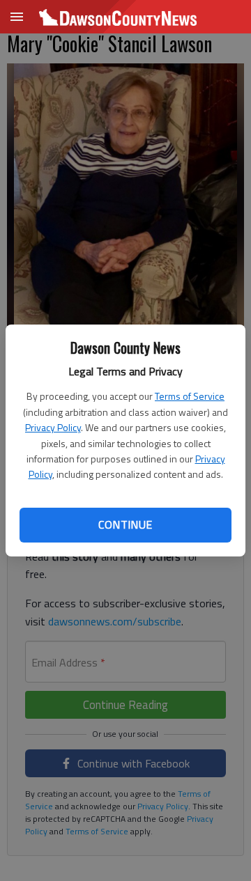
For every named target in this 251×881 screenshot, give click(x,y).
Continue (125, 524)
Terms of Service (190, 396)
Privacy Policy (53, 427)
